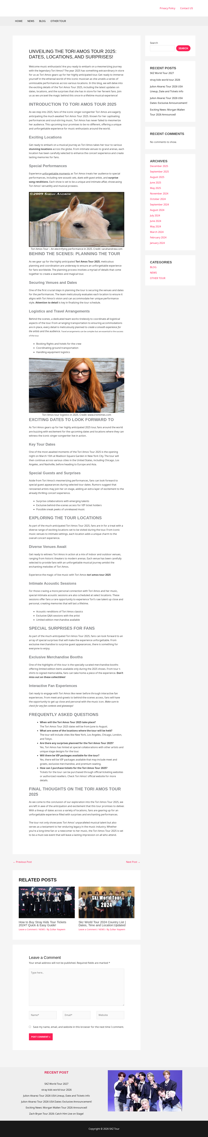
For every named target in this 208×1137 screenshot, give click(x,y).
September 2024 (159, 204)
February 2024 (158, 237)
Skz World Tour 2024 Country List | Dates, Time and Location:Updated (102, 923)
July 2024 (155, 215)
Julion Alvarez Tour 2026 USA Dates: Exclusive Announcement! (56, 1101)
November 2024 (159, 193)
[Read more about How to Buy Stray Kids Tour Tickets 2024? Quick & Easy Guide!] (47, 902)
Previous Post (22, 862)
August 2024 (157, 210)
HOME (19, 21)
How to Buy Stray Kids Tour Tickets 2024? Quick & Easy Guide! (42, 923)
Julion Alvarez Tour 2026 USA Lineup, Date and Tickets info (56, 1095)
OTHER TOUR (58, 21)
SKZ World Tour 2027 (162, 73)
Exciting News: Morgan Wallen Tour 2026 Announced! (56, 1107)
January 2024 (157, 243)
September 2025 (159, 171)
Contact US (186, 8)
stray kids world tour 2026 (165, 79)
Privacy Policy (167, 8)
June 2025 (155, 182)
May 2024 (155, 226)
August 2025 (157, 177)
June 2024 (155, 221)
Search (154, 43)
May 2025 (155, 188)
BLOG (42, 21)
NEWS (30, 21)
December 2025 (159, 166)
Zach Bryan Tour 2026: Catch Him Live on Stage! (56, 1113)
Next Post (133, 862)
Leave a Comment (28, 929)
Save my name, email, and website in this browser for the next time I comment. (78, 1027)
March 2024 (157, 232)
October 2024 (158, 199)
